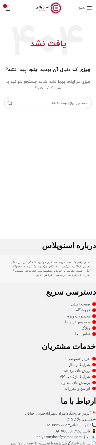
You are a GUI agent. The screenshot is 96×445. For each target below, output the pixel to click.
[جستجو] (10, 103)
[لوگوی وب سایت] (47, 7)
